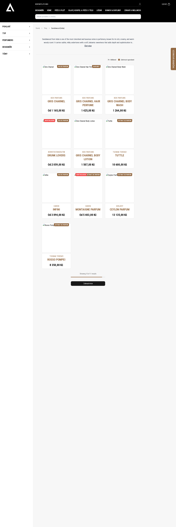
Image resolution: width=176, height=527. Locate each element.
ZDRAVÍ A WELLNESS (132, 10)
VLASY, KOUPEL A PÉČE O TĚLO (80, 10)
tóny (4, 54)
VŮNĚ (49, 10)
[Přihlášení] (140, 4)
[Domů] (20, 7)
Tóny (45, 28)
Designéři (7, 47)
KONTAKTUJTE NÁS (41, 4)
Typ (4, 33)
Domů (38, 28)
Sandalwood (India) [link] (57, 28)
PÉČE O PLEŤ (60, 10)
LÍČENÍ (99, 10)
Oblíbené (113, 60)
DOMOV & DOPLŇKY (113, 10)
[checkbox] (119, 60)
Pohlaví (6, 26)
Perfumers (7, 40)
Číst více (88, 46)
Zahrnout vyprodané (127, 60)
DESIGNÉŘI (39, 10)
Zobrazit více (88, 283)
